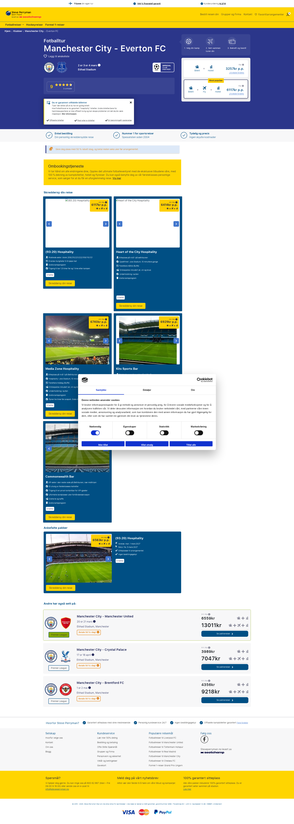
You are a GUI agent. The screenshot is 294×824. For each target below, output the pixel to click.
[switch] (129, 432)
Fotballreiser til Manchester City (164, 756)
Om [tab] (193, 390)
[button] (288, 14)
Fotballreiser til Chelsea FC (162, 761)
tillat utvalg (147, 445)
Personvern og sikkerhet (109, 756)
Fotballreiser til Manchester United (166, 742)
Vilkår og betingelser (107, 761)
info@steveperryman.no (57, 789)
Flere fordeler (242, 722)
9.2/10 (222, 4)
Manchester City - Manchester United (105, 616)
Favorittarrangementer (271, 14)
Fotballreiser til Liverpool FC (162, 738)
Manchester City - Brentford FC (100, 683)
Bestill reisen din (209, 14)
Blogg (48, 752)
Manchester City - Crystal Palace (102, 650)
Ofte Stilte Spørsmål (107, 747)
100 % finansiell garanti (149, 4)
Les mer (187, 789)
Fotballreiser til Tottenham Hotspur (166, 747)
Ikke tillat (103, 445)
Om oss (49, 747)
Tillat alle (191, 445)
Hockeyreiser (34, 25)
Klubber (17, 31)
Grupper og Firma (231, 14)
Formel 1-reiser (54, 25)
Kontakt (248, 14)
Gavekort (101, 765)
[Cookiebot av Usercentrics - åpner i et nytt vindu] (199, 380)
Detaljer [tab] (147, 390)
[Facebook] (204, 740)
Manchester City (34, 31)
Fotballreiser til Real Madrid (162, 752)
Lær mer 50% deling (107, 738)
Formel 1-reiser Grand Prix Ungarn (166, 765)
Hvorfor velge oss (54, 738)
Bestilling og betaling (107, 742)
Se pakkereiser (224, 633)
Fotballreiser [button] (13, 25)
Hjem (8, 31)
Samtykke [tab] (101, 390)
